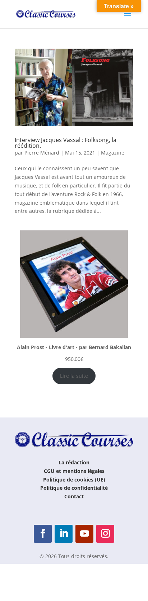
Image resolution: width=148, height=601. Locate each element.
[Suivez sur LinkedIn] (64, 534)
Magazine (112, 152)
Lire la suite (74, 375)
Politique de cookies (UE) (74, 479)
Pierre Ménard (41, 152)
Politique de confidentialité (74, 487)
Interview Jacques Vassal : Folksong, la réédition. (65, 143)
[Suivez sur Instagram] (105, 534)
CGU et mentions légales (74, 471)
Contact (74, 496)
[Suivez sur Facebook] (43, 534)
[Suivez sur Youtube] (84, 534)
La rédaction (74, 462)
